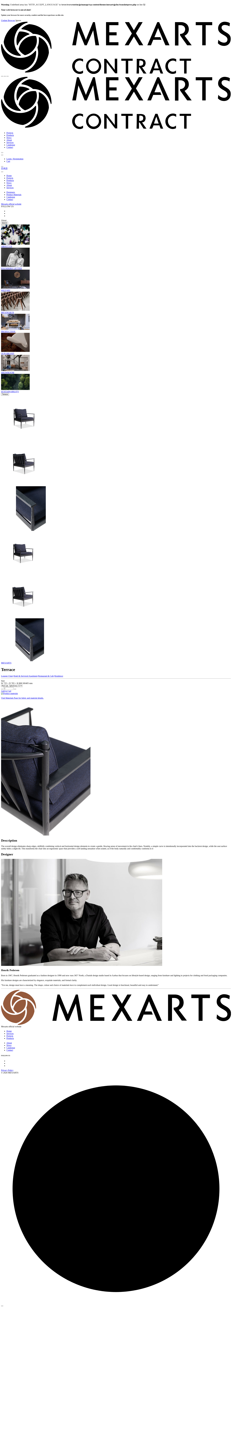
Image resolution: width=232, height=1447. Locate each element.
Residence (58, 676)
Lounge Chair (7, 676)
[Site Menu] (2, 166)
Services (10, 1033)
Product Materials (13, 194)
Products (10, 1038)
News (8, 1045)
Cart (8, 161)
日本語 (4, 168)
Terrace (5, 394)
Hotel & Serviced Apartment (25, 676)
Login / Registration (14, 159)
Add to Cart (6, 691)
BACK (4, 223)
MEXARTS (6, 663)
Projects (9, 1036)
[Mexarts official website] (116, 1024)
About (9, 1043)
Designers (10, 192)
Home (9, 1031)
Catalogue (10, 197)
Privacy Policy (7, 1070)
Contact (9, 199)
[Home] (116, 73)
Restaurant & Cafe (46, 676)
